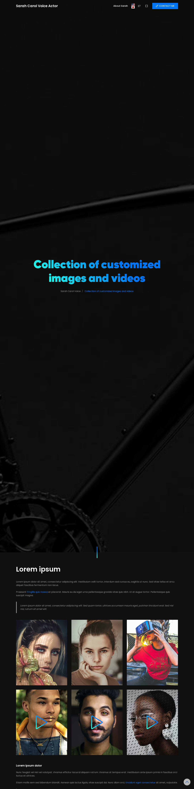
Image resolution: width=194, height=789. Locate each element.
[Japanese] (133, 7)
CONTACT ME (166, 6)
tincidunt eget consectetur (140, 782)
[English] (133, 4)
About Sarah (120, 6)
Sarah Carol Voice (71, 291)
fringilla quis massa (37, 592)
